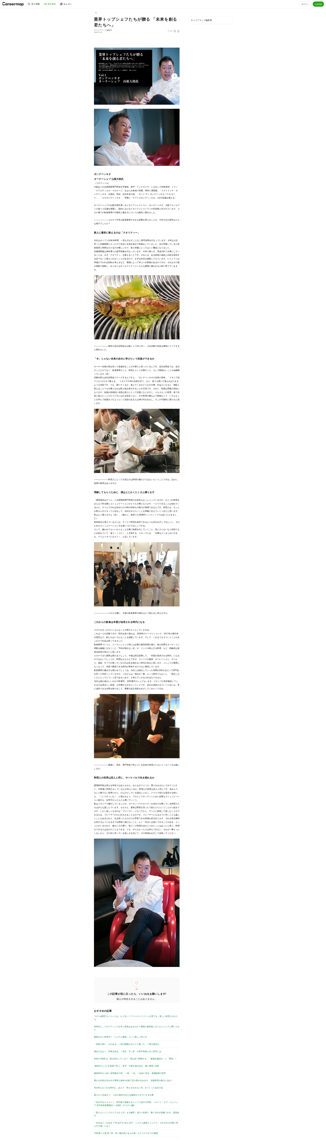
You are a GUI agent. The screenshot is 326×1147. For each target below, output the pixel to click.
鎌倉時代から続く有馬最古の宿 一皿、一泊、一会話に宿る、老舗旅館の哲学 (130, 1073)
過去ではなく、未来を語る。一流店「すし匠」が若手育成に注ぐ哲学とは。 (128, 1051)
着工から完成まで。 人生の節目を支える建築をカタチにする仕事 (124, 1095)
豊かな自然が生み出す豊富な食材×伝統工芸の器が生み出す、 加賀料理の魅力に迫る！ (133, 1080)
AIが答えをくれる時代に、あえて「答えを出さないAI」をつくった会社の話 (128, 1087)
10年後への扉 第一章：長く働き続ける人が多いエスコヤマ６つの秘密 (126, 1133)
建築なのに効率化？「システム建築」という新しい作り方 (120, 1036)
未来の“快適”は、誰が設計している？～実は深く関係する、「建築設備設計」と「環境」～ (135, 1058)
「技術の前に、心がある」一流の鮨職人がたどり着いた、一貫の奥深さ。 (127, 1044)
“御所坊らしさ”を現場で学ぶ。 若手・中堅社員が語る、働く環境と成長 (126, 1065)
